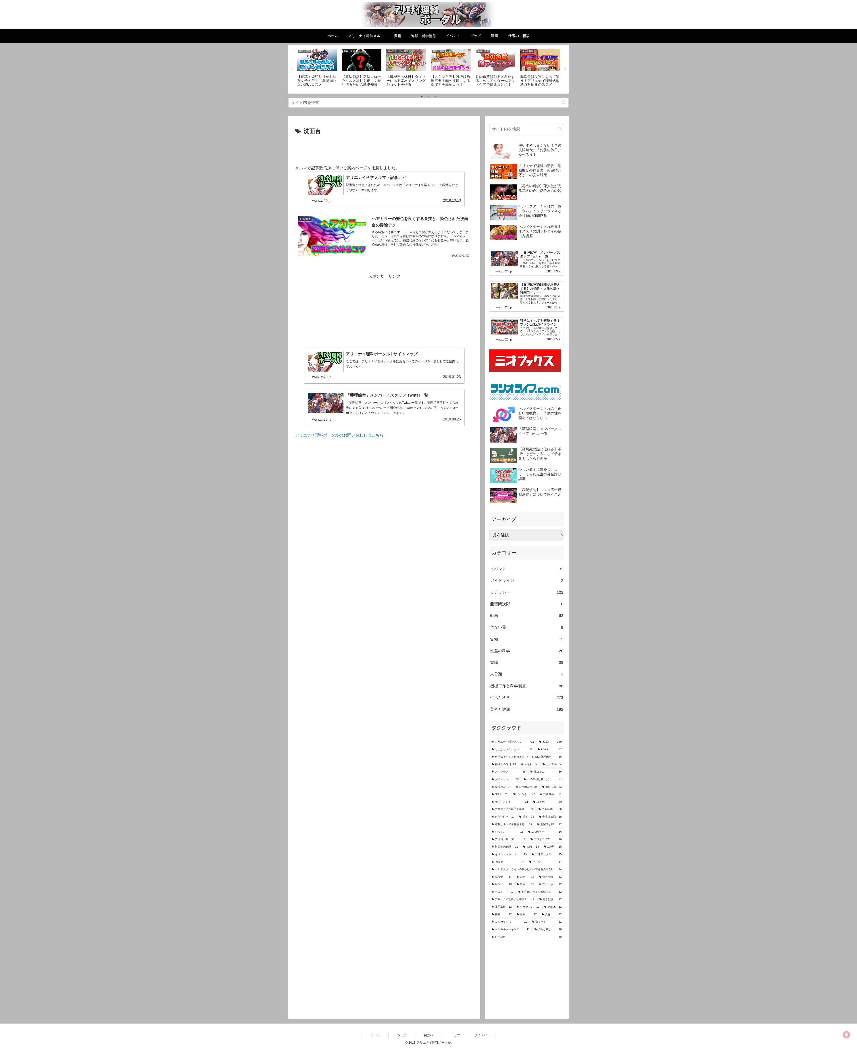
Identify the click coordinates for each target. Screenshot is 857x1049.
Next (565, 69)
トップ (455, 1035)
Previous (291, 69)
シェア (402, 1035)
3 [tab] (435, 96)
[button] (564, 102)
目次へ (428, 1035)
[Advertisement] (384, 148)
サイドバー (482, 1035)
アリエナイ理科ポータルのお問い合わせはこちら (339, 435)
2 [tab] (428, 96)
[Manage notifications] (846, 1034)
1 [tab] (422, 96)
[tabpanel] (317, 68)
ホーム (375, 1035)
